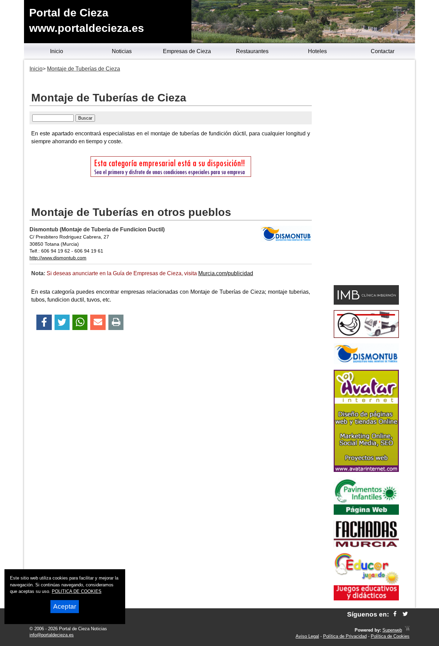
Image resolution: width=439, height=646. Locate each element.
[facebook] (395, 614)
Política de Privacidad (345, 636)
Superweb (392, 630)
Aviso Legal (307, 636)
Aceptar (64, 606)
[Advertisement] (366, 173)
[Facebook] (44, 322)
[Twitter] (62, 322)
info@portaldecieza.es (51, 634)
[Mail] (97, 322)
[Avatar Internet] (366, 470)
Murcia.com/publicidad (225, 273)
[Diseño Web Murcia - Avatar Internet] (407, 630)
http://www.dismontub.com (57, 257)
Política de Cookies (390, 636)
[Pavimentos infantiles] (366, 513)
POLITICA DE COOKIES (77, 591)
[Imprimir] (116, 322)
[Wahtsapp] (80, 322)
